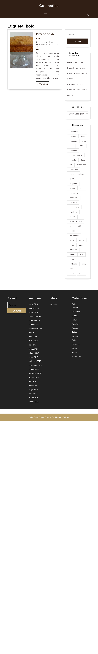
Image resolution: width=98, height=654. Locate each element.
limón (82, 188)
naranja (72, 217)
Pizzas (74, 352)
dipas (83, 160)
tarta (71, 269)
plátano (81, 240)
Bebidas (75, 308)
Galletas (75, 316)
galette (81, 174)
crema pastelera (76, 155)
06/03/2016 (43, 42)
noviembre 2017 (35, 320)
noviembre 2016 (35, 365)
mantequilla (74, 198)
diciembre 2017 (35, 316)
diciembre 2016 (35, 361)
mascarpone (74, 207)
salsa (72, 259)
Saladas (75, 337)
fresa (72, 174)
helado (72, 188)
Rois (81, 254)
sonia (53, 42)
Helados (75, 320)
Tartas (74, 332)
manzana (73, 202)
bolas (84, 141)
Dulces (74, 304)
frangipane (74, 169)
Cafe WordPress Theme (39, 417)
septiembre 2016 (35, 373)
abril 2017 (32, 345)
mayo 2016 (33, 390)
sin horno (73, 264)
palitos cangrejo (76, 221)
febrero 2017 (34, 353)
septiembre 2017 (35, 329)
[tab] (45, 15)
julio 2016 (32, 381)
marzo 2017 (33, 349)
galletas (73, 179)
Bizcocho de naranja (76, 68)
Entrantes (75, 344)
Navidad (75, 324)
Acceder (53, 304)
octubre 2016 (34, 369)
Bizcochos (76, 312)
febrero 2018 (34, 308)
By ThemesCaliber (61, 417)
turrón (72, 273)
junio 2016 (33, 385)
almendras (74, 132)
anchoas (73, 136)
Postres (75, 328)
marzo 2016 (33, 398)
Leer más (43, 85)
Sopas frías (76, 356)
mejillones (73, 212)
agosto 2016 (33, 377)
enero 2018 (33, 312)
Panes (74, 348)
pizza (72, 240)
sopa (84, 264)
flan (71, 165)
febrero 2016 (34, 402)
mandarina (74, 193)
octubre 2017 (34, 324)
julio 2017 (32, 333)
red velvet (73, 250)
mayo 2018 (33, 304)
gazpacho (73, 184)
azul (82, 136)
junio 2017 (33, 337)
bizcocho (73, 141)
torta (80, 269)
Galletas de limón (75, 62)
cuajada (73, 160)
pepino (72, 231)
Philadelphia (74, 235)
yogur (81, 273)
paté (79, 226)
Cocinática (49, 6)
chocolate (73, 150)
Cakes (74, 340)
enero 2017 (33, 357)
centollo (81, 146)
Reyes (72, 254)
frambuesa (81, 165)
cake (71, 146)
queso (81, 245)
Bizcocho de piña (75, 84)
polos (72, 245)
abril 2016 (32, 394)
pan (71, 226)
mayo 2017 (33, 341)
